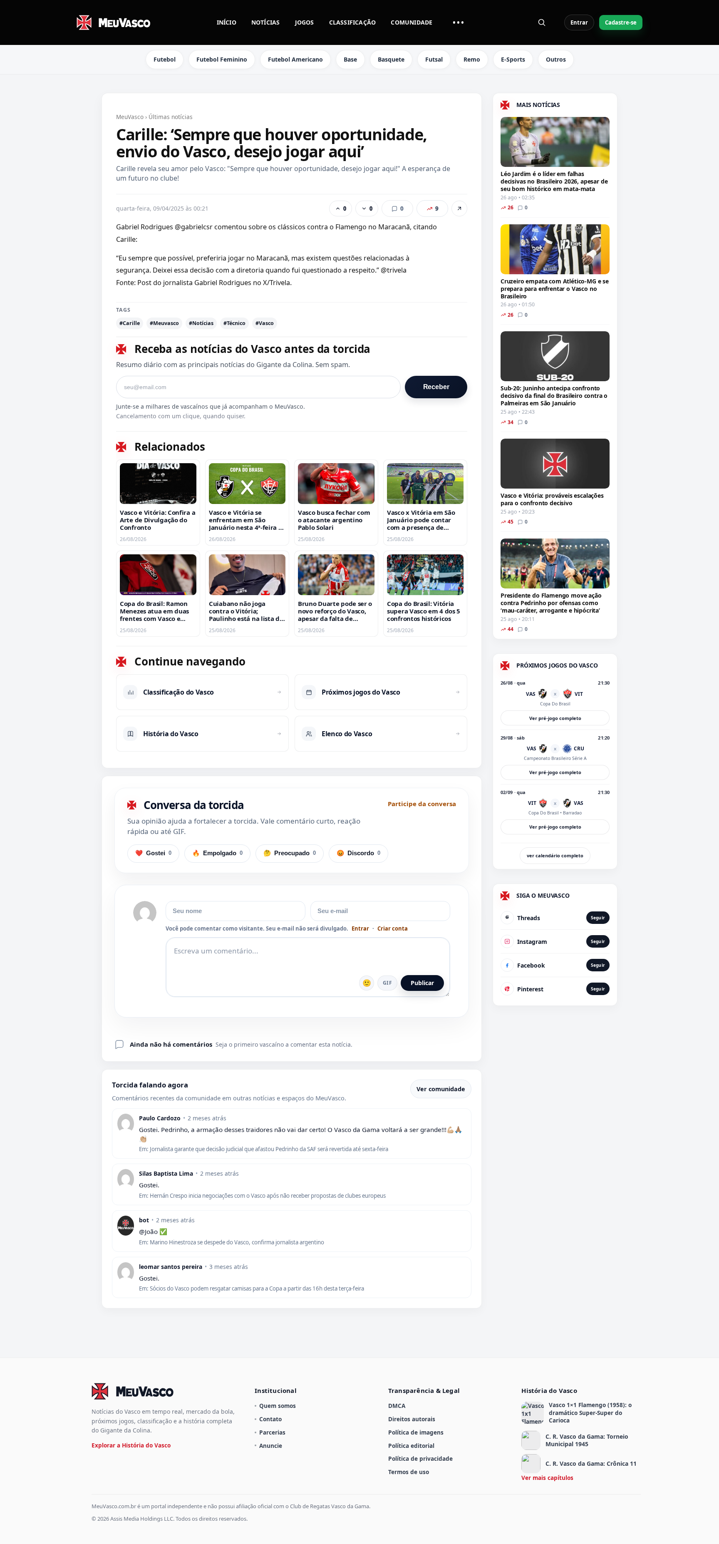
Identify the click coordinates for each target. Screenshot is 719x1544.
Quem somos (277, 1406)
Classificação (352, 22)
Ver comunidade (441, 1089)
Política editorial (411, 1446)
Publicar (422, 983)
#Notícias (201, 323)
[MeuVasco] (114, 22)
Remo (472, 59)
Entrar (579, 22)
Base (350, 59)
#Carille (129, 323)
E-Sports (513, 59)
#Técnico (234, 323)
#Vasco (264, 323)
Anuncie (270, 1446)
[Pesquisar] (542, 22)
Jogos (304, 22)
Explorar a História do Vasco (131, 1445)
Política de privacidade (420, 1458)
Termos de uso (408, 1472)
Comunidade (411, 22)
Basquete (391, 59)
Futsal (434, 59)
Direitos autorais (411, 1419)
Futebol (165, 59)
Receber (436, 386)
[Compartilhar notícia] (459, 208)
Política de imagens (416, 1432)
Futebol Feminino (221, 59)
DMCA (396, 1406)
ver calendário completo (555, 855)
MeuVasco (130, 117)
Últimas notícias (171, 117)
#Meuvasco (164, 323)
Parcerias (272, 1432)
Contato (270, 1419)
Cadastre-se (621, 22)
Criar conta (392, 928)
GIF (387, 982)
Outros (556, 59)
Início (226, 22)
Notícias (265, 22)
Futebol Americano (295, 59)
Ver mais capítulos (547, 1478)
